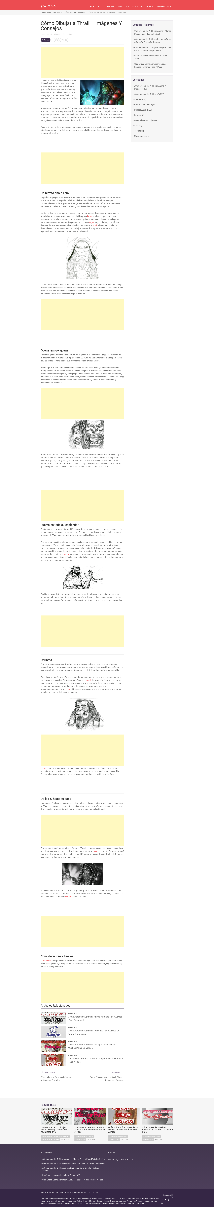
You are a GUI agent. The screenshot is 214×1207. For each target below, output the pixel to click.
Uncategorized (140, 136)
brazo (66, 554)
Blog (100, 6)
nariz (95, 225)
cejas (91, 222)
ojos (46, 768)
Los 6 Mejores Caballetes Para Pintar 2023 (61, 1175)
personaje (47, 960)
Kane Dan (68, 34)
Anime (120, 6)
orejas (68, 689)
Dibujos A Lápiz (141, 110)
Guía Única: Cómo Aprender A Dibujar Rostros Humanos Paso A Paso (72, 1180)
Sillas (136, 125)
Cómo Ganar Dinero (143, 104)
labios (90, 216)
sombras (69, 896)
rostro (95, 851)
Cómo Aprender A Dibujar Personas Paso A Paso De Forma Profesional (73, 1164)
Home (92, 6)
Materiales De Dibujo (143, 120)
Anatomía (110, 6)
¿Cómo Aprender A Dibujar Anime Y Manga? (55, 1136)
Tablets (137, 131)
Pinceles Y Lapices (164, 6)
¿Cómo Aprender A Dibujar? (146, 94)
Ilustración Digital (134, 6)
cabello (89, 680)
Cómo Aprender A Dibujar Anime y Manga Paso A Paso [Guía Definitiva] (73, 1159)
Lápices (137, 115)
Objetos (149, 6)
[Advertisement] (82, 62)
